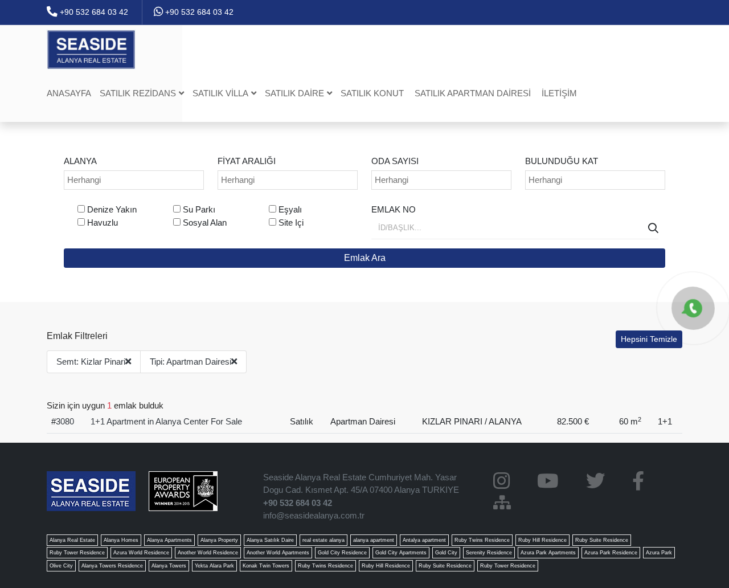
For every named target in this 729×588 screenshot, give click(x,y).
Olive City (61, 566)
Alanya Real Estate (72, 540)
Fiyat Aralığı (247, 161)
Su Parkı (199, 209)
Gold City (446, 553)
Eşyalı (290, 209)
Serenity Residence (489, 553)
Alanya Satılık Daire (270, 540)
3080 (65, 421)
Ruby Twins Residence (482, 540)
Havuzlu (102, 222)
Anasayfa (69, 93)
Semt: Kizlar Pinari (90, 361)
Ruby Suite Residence (601, 540)
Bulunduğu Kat (561, 161)
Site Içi (291, 222)
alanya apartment (373, 540)
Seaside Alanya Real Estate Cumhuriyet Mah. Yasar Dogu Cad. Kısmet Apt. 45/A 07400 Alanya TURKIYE (361, 483)
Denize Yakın (112, 209)
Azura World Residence (141, 553)
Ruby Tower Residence (77, 553)
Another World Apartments (278, 553)
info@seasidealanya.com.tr (313, 515)
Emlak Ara (365, 258)
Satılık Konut (372, 93)
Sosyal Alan (205, 222)
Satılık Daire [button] (294, 93)
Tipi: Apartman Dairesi (190, 361)
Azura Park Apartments (548, 553)
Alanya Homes (121, 540)
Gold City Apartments (401, 553)
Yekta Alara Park (214, 566)
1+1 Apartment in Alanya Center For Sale (166, 421)
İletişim (559, 93)
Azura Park (659, 553)
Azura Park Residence (610, 553)
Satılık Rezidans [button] (138, 93)
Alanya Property (219, 540)
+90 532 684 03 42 (93, 12)
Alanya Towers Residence (112, 566)
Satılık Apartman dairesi (473, 93)
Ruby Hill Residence (542, 540)
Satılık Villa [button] (220, 93)
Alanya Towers (168, 566)
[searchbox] (135, 180)
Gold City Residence (342, 553)
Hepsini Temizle (649, 339)
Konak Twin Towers (266, 566)
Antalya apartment (424, 540)
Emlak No (393, 209)
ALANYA (80, 161)
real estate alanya (323, 540)
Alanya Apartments (169, 540)
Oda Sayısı (395, 161)
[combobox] (134, 180)
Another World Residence (208, 553)
